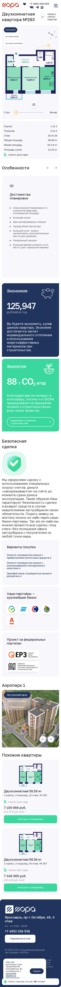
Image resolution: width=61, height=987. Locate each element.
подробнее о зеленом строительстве (23, 422)
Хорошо (36, 971)
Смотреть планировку (30, 819)
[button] (47, 168)
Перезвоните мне (20, 938)
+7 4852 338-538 (39, 3)
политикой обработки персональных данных (13, 976)
